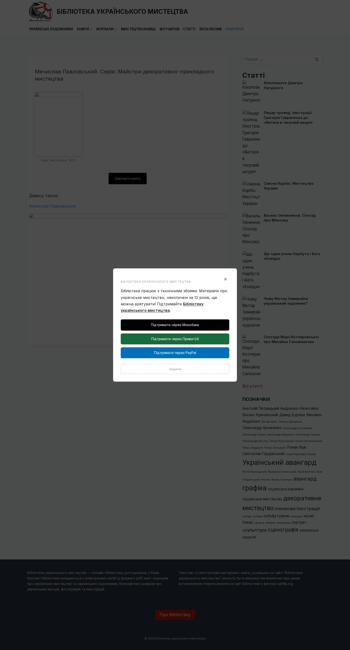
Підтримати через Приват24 (175, 339)
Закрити (175, 369)
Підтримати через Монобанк (175, 325)
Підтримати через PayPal (175, 353)
